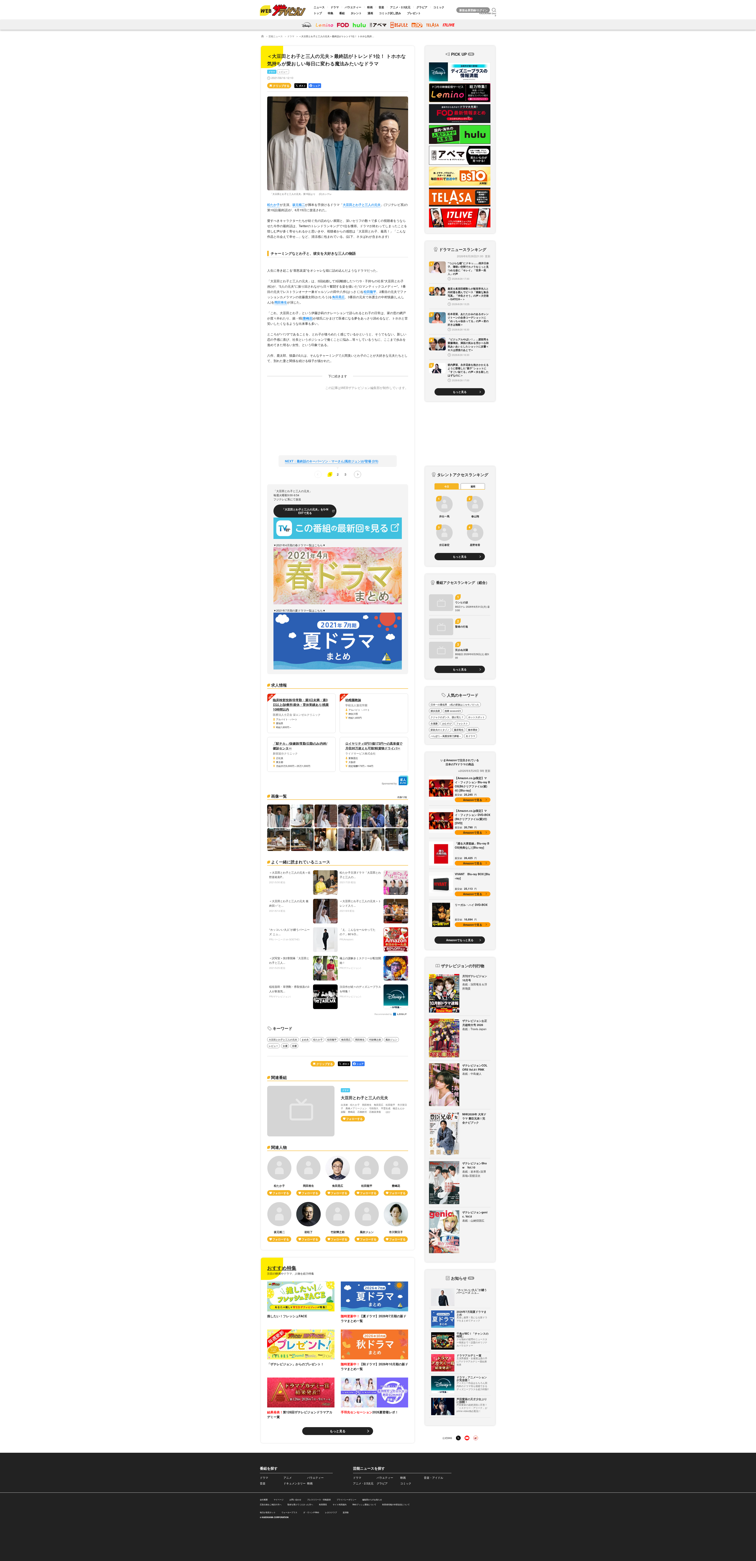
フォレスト (462, 723)
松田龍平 (370, 291)
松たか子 (273, 204)
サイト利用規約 (339, 1504)
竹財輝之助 (375, 1039)
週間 (473, 486)
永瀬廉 (434, 723)
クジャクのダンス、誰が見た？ (447, 717)
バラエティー (353, 7)
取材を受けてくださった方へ (300, 1504)
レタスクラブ (331, 1512)
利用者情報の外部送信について (396, 1504)
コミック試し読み (390, 13)
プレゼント (414, 13)
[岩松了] (308, 1222)
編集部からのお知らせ (372, 1500)
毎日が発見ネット (268, 1512)
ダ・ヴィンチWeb (311, 1512)
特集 (330, 13)
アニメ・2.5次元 (400, 7)
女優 (285, 1046)
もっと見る (338, 1431)
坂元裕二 (298, 204)
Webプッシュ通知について (364, 1504)
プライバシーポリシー (346, 1500)
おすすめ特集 (281, 1267)
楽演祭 (346, 1512)
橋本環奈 (472, 730)
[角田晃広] (337, 1176)
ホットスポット (476, 717)
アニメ (288, 1477)
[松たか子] (279, 1176)
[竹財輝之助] (337, 1222)
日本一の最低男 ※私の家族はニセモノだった (455, 704)
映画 (370, 7)
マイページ (279, 1500)
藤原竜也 (458, 730)
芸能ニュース (276, 36)
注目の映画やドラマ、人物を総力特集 (290, 1273)
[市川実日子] (396, 1222)
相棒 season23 (453, 711)
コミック (438, 7)
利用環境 (323, 1504)
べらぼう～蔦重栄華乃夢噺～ (446, 736)
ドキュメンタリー (295, 1483)
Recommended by (383, 1014)
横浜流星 (435, 711)
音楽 (381, 7)
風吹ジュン (391, 1039)
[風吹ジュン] (367, 1222)
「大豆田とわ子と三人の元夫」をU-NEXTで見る (305, 511)
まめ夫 (305, 1039)
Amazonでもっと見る (459, 940)
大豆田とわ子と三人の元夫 (362, 204)
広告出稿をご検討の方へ (271, 1504)
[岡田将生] (308, 1176)
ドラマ (335, 7)
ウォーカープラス (289, 1512)
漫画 (370, 13)
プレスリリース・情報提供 (319, 1500)
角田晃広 (338, 297)
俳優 (294, 1046)
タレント (356, 13)
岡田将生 (280, 302)
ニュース (319, 7)
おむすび (447, 723)
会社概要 (264, 1500)
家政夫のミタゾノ (440, 730)
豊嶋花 (307, 318)
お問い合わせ (295, 1500)
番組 (342, 13)
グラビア (421, 7)
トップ (318, 13)
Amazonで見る (472, 800)
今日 (446, 486)
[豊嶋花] (396, 1176)
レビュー (283, 71)
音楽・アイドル (433, 1477)
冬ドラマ (470, 736)
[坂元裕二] (279, 1222)
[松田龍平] (367, 1176)
